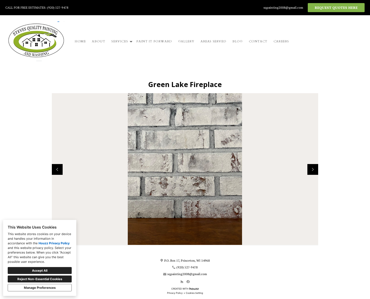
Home (80, 41)
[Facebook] (188, 281)
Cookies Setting (194, 292)
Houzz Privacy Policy (54, 243)
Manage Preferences (40, 288)
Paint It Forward (154, 41)
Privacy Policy (175, 292)
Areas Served (213, 41)
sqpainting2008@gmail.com (283, 7)
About (98, 41)
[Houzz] (181, 281)
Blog (237, 41)
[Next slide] (312, 169)
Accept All (39, 270)
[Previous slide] (57, 169)
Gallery (186, 41)
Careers (281, 41)
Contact (258, 41)
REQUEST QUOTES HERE (336, 7)
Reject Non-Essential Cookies (39, 279)
